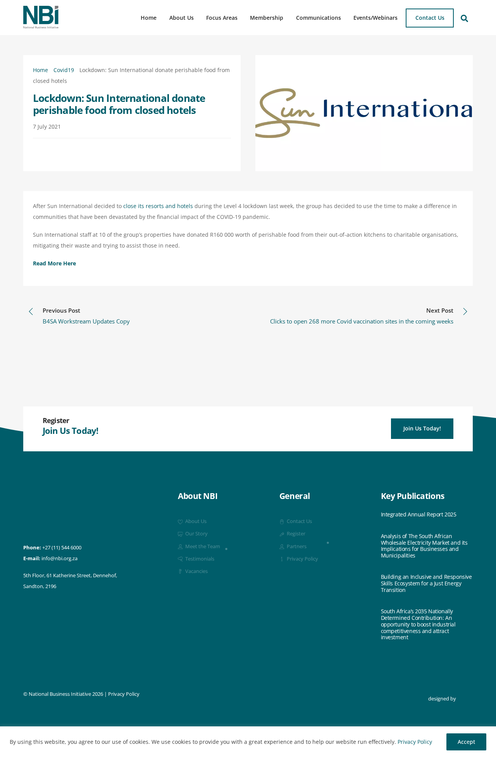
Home (149, 17)
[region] (248, 741)
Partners (296, 546)
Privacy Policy (415, 741)
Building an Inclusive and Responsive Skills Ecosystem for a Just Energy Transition (426, 583)
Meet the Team (202, 546)
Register (295, 533)
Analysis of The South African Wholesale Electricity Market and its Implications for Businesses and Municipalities (424, 546)
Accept (466, 741)
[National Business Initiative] (41, 25)
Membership (266, 17)
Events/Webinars (375, 17)
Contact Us (429, 17)
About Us (181, 17)
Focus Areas (222, 17)
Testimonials (199, 559)
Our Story (196, 533)
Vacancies (196, 571)
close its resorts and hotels (158, 206)
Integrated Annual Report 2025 (418, 514)
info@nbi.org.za (59, 558)
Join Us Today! (422, 428)
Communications (318, 17)
